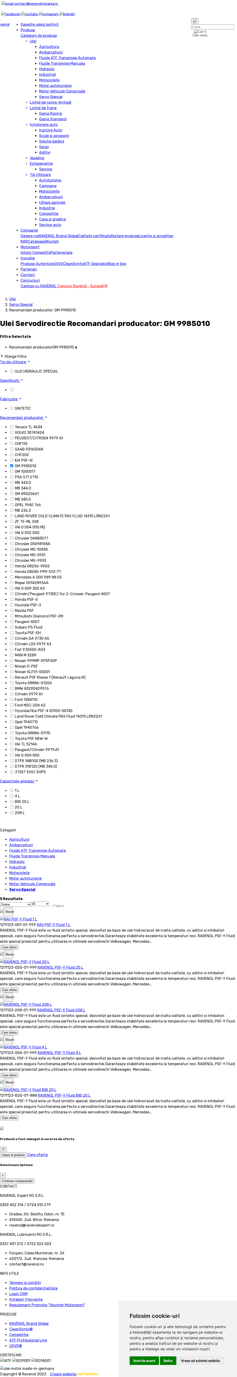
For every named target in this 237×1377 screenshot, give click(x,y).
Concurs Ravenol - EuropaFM (81, 286)
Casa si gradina (52, 219)
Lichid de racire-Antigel (50, 102)
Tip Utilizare (40, 175)
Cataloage (37, 241)
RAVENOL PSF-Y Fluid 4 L (59, 1053)
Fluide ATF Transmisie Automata (67, 58)
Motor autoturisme (55, 85)
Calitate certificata (94, 236)
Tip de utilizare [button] (13, 362)
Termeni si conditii (25, 1283)
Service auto (50, 225)
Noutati (52, 241)
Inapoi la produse (13, 1155)
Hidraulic (47, 69)
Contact (28, 275)
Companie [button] (29, 230)
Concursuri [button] (30, 280)
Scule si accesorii (54, 136)
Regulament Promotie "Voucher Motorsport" (47, 1305)
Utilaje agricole (52, 202)
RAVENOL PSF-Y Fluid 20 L (60, 967)
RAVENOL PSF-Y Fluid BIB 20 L (64, 1095)
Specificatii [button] (10, 380)
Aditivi (44, 152)
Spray (44, 147)
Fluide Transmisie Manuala (62, 63)
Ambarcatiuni (51, 52)
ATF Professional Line (28, 1340)
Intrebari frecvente (26, 1299)
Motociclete (49, 80)
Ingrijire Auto (50, 130)
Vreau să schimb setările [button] (200, 1361)
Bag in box (117, 264)
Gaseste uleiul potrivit (40, 24)
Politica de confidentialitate (33, 1288)
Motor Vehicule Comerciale (62, 91)
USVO (58, 264)
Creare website (63, 1374)
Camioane (47, 186)
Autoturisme (50, 180)
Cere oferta (9, 947)
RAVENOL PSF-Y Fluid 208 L (61, 1010)
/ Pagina (58, 905)
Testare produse (125, 236)
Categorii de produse (39, 35)
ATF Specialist (96, 264)
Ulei (33, 41)
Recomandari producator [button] (22, 417)
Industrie (47, 208)
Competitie (48, 213)
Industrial (47, 74)
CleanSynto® (21, 1329)
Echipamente (41, 163)
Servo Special (50, 97)
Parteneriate (61, 252)
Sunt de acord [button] (144, 1361)
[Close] (3, 1149)
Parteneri (29, 269)
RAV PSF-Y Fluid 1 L (53, 925)
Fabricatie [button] (9, 399)
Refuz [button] (168, 1361)
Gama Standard (52, 119)
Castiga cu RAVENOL (38, 286)
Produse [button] (28, 30)
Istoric (26, 252)
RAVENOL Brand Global (58, 236)
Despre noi (30, 236)
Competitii (41, 252)
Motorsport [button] (30, 247)
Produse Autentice (37, 264)
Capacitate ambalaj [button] (17, 781)
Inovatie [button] (28, 258)
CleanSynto (73, 264)
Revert (9, 912)
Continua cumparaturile (17, 1181)
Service (45, 169)
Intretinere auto (44, 124)
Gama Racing (50, 113)
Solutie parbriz (51, 141)
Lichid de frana (43, 108)
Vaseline (37, 158)
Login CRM (18, 1294)
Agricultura (49, 47)
